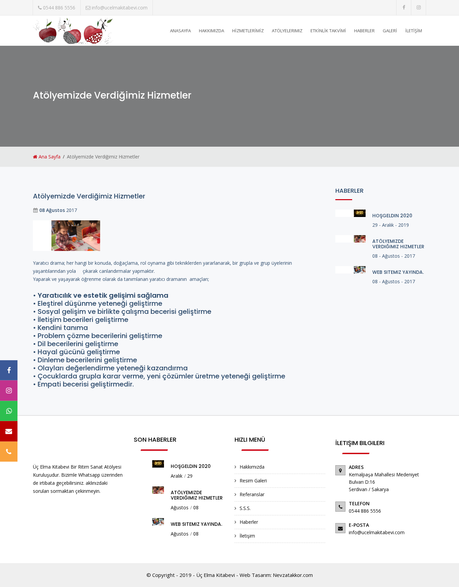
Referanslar (252, 494)
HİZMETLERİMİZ (248, 31)
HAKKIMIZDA (211, 31)
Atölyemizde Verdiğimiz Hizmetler (398, 244)
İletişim (247, 536)
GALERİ (390, 31)
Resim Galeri (253, 480)
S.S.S (245, 508)
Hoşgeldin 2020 (392, 215)
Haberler (249, 522)
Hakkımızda (252, 467)
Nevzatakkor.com (293, 575)
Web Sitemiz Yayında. (398, 272)
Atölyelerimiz (287, 31)
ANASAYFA (180, 31)
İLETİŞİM (413, 31)
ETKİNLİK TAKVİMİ (328, 31)
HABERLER (364, 31)
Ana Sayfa (48, 156)
